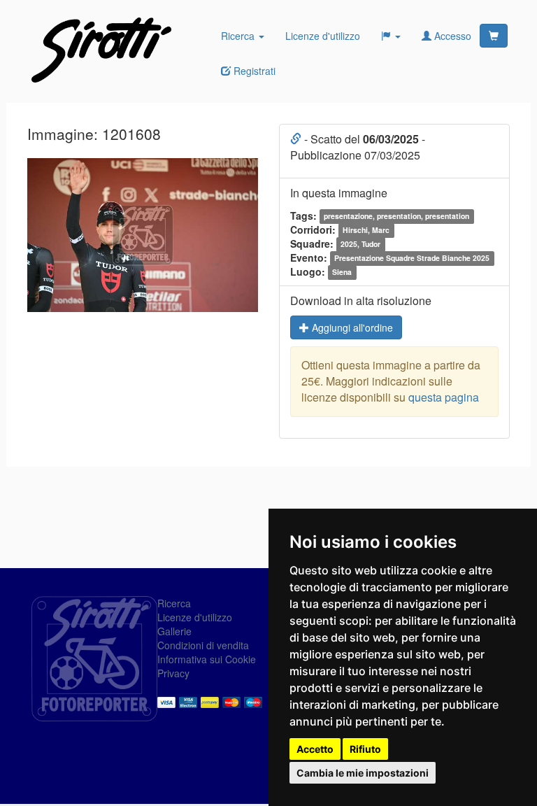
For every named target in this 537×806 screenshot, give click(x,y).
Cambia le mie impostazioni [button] (362, 773)
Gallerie (174, 631)
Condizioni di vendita (203, 645)
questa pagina (443, 397)
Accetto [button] (315, 749)
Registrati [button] (253, 71)
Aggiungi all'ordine (351, 327)
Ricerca (239, 36)
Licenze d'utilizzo (322, 36)
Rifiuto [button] (365, 749)
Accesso (451, 36)
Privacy (173, 673)
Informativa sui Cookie (206, 659)
